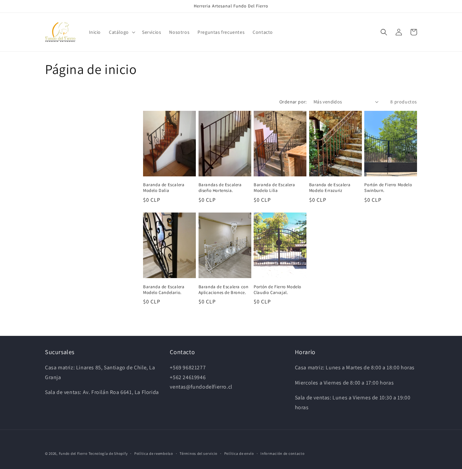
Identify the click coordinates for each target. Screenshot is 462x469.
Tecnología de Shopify (108, 453)
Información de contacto (282, 453)
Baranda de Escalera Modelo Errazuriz (329, 187)
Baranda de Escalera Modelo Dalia (163, 187)
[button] (121, 32)
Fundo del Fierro (73, 453)
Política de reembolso (153, 453)
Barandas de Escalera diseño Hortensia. (220, 187)
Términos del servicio (198, 453)
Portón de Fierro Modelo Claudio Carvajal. (277, 289)
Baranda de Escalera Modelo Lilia (274, 187)
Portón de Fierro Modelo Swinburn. (388, 187)
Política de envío (239, 453)
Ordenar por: (293, 102)
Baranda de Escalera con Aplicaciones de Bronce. (224, 289)
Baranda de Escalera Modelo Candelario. (163, 289)
